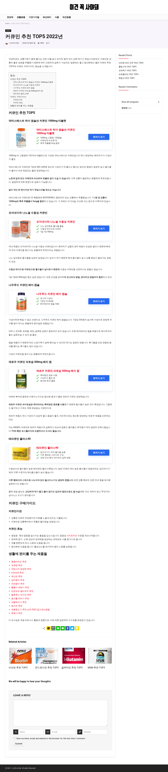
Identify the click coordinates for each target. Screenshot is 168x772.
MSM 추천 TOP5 (96, 667)
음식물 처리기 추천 (20, 598)
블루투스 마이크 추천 (21, 595)
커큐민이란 (17, 100)
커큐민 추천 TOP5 (18, 79)
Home (7, 23)
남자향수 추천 (17, 580)
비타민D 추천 (17, 572)
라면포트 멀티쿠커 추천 (22, 591)
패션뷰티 (47, 17)
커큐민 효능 (18, 103)
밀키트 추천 (16, 606)
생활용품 (21, 17)
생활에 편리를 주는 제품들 (21, 106)
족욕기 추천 (16, 613)
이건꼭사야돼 (14, 43)
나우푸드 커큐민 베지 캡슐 (24, 88)
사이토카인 (72, 535)
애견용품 (66, 17)
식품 (57, 17)
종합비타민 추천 (19, 561)
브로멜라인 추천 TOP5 (128, 74)
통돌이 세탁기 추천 (20, 587)
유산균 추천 (16, 576)
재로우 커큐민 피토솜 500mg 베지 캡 (28, 91)
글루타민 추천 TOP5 (72, 667)
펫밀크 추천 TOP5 (126, 78)
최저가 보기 (99, 137)
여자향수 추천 (17, 584)
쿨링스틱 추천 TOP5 (127, 66)
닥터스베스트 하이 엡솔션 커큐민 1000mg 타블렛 (33, 82)
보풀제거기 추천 (19, 602)
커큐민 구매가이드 (18, 97)
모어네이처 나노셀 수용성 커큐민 (26, 85)
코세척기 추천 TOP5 (127, 70)
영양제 (10, 17)
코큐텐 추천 (16, 565)
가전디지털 (34, 17)
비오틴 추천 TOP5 (18, 667)
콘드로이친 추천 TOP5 (47, 667)
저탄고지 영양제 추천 (21, 569)
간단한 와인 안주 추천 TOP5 (131, 63)
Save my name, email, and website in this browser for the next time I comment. (50, 738)
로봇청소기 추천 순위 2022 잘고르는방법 (30, 609)
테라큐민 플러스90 (20, 94)
